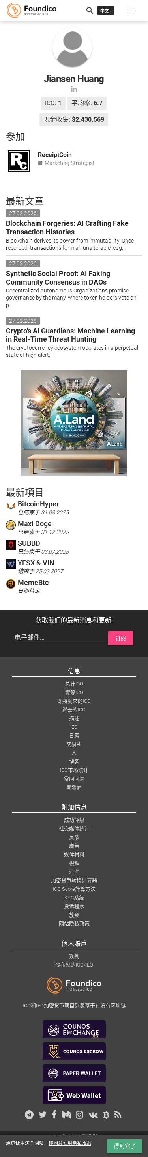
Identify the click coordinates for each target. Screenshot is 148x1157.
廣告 (74, 846)
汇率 (74, 872)
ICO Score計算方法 (74, 889)
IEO (74, 727)
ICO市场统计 (74, 770)
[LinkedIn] (74, 89)
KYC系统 (74, 898)
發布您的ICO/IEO (74, 965)
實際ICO (74, 692)
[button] (131, 10)
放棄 (74, 915)
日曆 (74, 735)
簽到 (74, 956)
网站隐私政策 (74, 924)
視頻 (74, 863)
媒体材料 (74, 854)
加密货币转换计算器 (74, 880)
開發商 (74, 787)
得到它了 (125, 1146)
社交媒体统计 (74, 829)
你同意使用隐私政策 (70, 1143)
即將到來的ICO (74, 701)
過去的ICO (74, 710)
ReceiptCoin (55, 155)
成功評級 (74, 820)
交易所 (74, 744)
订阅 (120, 638)
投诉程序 (74, 906)
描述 (74, 718)
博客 (74, 761)
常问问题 (74, 779)
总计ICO (74, 684)
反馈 (74, 837)
